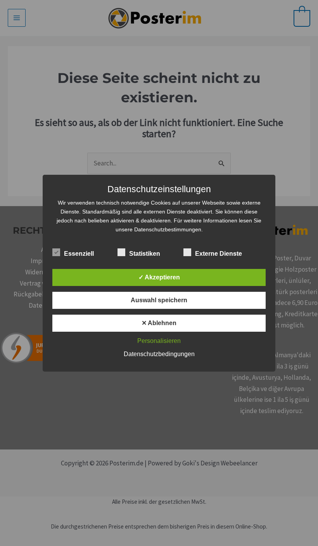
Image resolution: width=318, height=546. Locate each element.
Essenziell (79, 253)
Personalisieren (159, 341)
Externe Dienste (218, 253)
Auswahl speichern (159, 300)
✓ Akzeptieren (159, 277)
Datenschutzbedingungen (159, 354)
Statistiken (144, 253)
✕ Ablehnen (159, 323)
